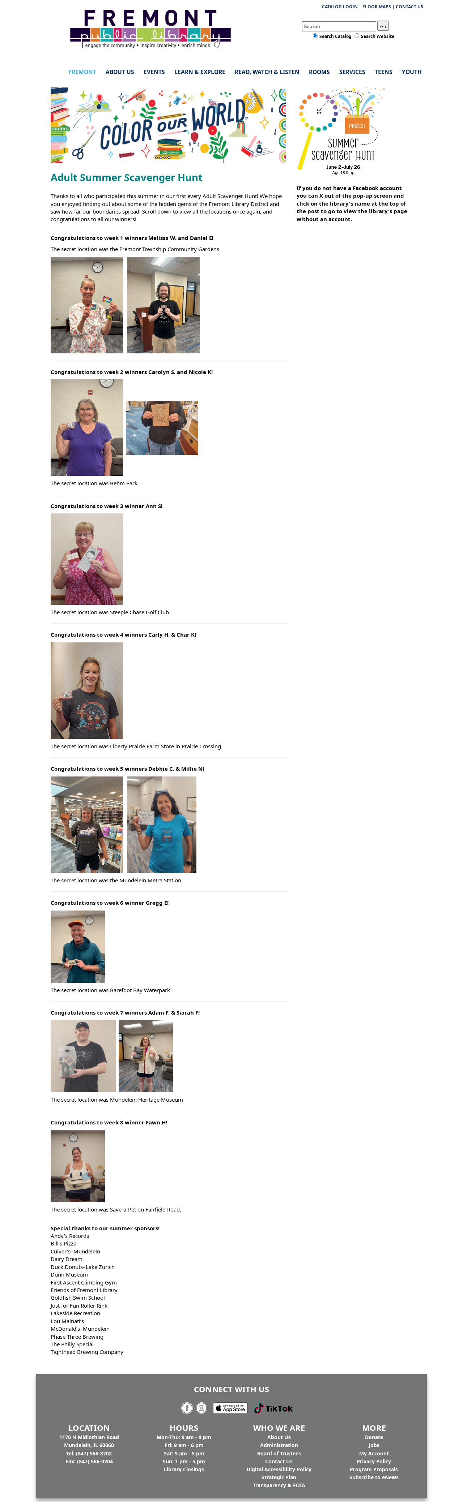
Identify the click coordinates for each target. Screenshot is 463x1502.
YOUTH (412, 72)
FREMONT (82, 72)
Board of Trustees (279, 1453)
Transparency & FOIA (279, 1485)
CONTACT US (409, 7)
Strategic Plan (279, 1477)
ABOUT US (120, 72)
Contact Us (279, 1461)
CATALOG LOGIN (340, 7)
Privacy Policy (374, 1461)
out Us (279, 1437)
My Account (374, 1453)
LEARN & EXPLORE (199, 72)
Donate (374, 1437)
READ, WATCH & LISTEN (267, 72)
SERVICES (352, 72)
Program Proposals (374, 1469)
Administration (279, 1445)
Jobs (374, 1445)
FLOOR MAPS (376, 7)
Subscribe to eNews (374, 1477)
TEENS (383, 72)
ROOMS (319, 72)
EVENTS (154, 72)
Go (383, 26)
